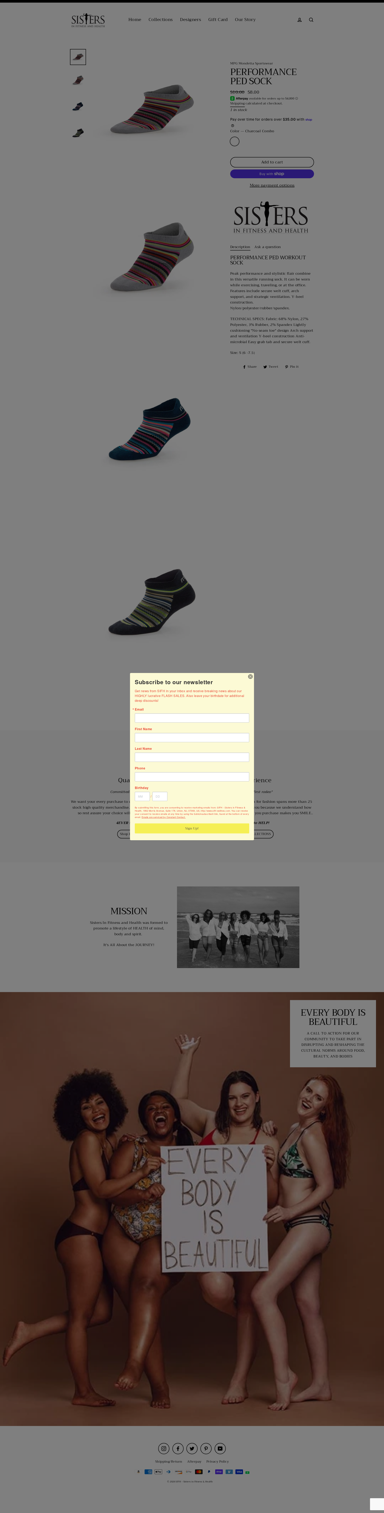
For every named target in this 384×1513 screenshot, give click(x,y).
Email (139, 709)
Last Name (143, 748)
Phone (140, 768)
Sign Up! (192, 828)
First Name (143, 729)
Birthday (142, 787)
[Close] (250, 676)
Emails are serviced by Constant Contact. (164, 817)
